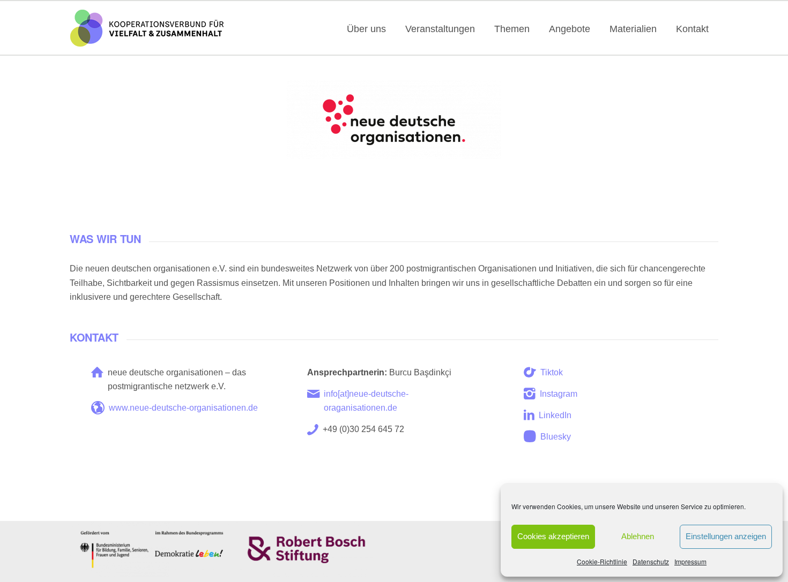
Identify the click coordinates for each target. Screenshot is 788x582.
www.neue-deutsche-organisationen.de (183, 407)
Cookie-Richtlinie (602, 561)
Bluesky (555, 436)
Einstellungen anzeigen (726, 536)
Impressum (690, 561)
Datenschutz (651, 561)
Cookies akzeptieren (553, 536)
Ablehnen (637, 536)
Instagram (558, 393)
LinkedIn (555, 415)
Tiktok (551, 372)
